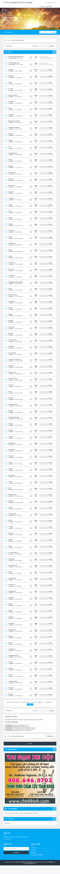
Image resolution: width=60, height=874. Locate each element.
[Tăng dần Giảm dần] (49, 702)
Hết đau (10, 675)
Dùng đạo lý (11, 449)
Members (33, 852)
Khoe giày (11, 101)
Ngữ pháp (11, 192)
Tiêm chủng (11, 275)
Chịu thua (10, 69)
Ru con (10, 250)
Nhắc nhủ (10, 179)
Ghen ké (10, 468)
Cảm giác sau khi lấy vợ (14, 359)
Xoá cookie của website (37, 854)
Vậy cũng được (12, 514)
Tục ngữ (10, 89)
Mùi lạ (10, 572)
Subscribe (16, 852)
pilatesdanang (13, 58)
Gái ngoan (11, 687)
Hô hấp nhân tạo (12, 153)
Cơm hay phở (11, 443)
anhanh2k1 (12, 64)
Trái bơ (10, 217)
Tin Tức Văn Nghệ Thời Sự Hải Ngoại (18, 2)
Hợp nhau (10, 617)
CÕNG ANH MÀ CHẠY (14, 63)
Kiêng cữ (10, 333)
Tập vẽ (10, 237)
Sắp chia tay (11, 475)
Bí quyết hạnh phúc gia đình (15, 282)
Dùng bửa (11, 597)
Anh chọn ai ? (12, 262)
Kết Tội (10, 256)
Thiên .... (10, 211)
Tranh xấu (11, 385)
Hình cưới (10, 533)
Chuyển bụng (11, 591)
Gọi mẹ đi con (12, 372)
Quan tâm (11, 134)
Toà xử (10, 481)
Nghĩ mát (10, 166)
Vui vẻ (10, 546)
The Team (33, 850)
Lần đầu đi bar (12, 578)
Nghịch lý (10, 501)
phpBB (50, 862)
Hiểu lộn (10, 140)
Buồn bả (10, 539)
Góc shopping (12, 353)
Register (50, 6)
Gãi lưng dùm (12, 630)
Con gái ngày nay (13, 404)
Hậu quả (10, 636)
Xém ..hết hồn (12, 172)
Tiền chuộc (11, 230)
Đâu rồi (10, 520)
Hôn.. (9, 146)
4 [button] (45, 46)
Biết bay (10, 604)
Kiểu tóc (10, 694)
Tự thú (10, 204)
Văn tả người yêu (12, 565)
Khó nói (10, 159)
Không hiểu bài (12, 494)
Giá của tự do (12, 584)
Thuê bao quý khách (13, 127)
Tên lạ (10, 82)
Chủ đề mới (9, 46)
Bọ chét (10, 307)
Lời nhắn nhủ (11, 649)
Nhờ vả (10, 642)
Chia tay (10, 430)
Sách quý (10, 423)
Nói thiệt (10, 411)
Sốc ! (9, 488)
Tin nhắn (10, 526)
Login (43, 6)
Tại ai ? (10, 462)
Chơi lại (10, 610)
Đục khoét (11, 346)
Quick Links (9, 32)
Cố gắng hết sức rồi (13, 655)
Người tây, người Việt (13, 121)
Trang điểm (11, 301)
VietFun (11, 71)
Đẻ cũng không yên (13, 417)
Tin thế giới (11, 198)
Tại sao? (10, 436)
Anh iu (10, 391)
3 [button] (43, 46)
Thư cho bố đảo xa (13, 552)
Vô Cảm (10, 507)
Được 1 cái (11, 269)
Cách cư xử (11, 327)
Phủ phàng (11, 623)
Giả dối (10, 314)
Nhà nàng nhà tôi (12, 295)
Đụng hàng (11, 559)
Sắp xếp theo (34, 702)
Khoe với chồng (12, 340)
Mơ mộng (10, 76)
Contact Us (34, 847)
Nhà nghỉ (10, 320)
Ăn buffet (11, 114)
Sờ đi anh (10, 398)
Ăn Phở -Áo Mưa (12, 95)
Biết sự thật (11, 185)
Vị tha (9, 288)
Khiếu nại (10, 668)
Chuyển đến (50, 736)
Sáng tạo (10, 224)
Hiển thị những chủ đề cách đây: (14, 702)
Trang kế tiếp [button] (51, 46)
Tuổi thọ (10, 662)
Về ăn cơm (11, 456)
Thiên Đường (11, 243)
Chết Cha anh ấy (12, 378)
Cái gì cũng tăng (12, 681)
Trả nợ (10, 108)
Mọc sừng (11, 365)
